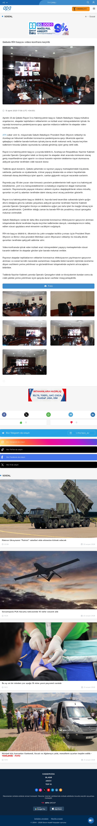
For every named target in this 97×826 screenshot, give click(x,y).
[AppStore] (57, 809)
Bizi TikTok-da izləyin (14, 449)
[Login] (93, 2)
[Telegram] (52, 790)
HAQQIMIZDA (48, 774)
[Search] (88, 2)
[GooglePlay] (40, 809)
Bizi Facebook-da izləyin (15, 457)
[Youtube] (48, 790)
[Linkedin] (56, 790)
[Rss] (60, 790)
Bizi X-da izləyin (12, 465)
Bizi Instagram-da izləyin (15, 442)
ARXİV (49, 781)
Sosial (92, 16)
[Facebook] (36, 790)
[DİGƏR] (93, 9)
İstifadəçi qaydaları (41, 819)
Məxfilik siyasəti (57, 819)
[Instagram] (40, 790)
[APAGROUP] (48, 802)
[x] (44, 790)
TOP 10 (48, 784)
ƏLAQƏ (48, 777)
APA (4, 135)
